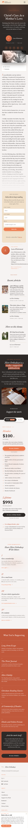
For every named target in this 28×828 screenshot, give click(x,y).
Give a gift (4, 567)
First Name (7, 207)
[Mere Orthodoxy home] (6, 2)
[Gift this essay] (17, 47)
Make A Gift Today (6, 825)
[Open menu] (24, 2)
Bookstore (3, 800)
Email (5, 221)
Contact (3, 803)
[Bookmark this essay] (10, 47)
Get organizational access (9, 603)
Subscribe (14, 229)
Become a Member (14, 448)
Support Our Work (6, 798)
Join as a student (6, 620)
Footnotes (7, 69)
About (3, 792)
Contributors (4, 795)
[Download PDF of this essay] (14, 47)
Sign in (20, 237)
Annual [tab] (10, 419)
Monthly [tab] (20, 419)
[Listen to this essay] (6, 47)
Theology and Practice (14, 10)
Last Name (7, 214)
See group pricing (7, 584)
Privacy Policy (5, 806)
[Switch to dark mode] (21, 47)
